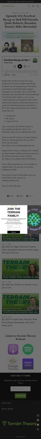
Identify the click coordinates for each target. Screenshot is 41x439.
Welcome (14, 232)
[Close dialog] (40, 206)
